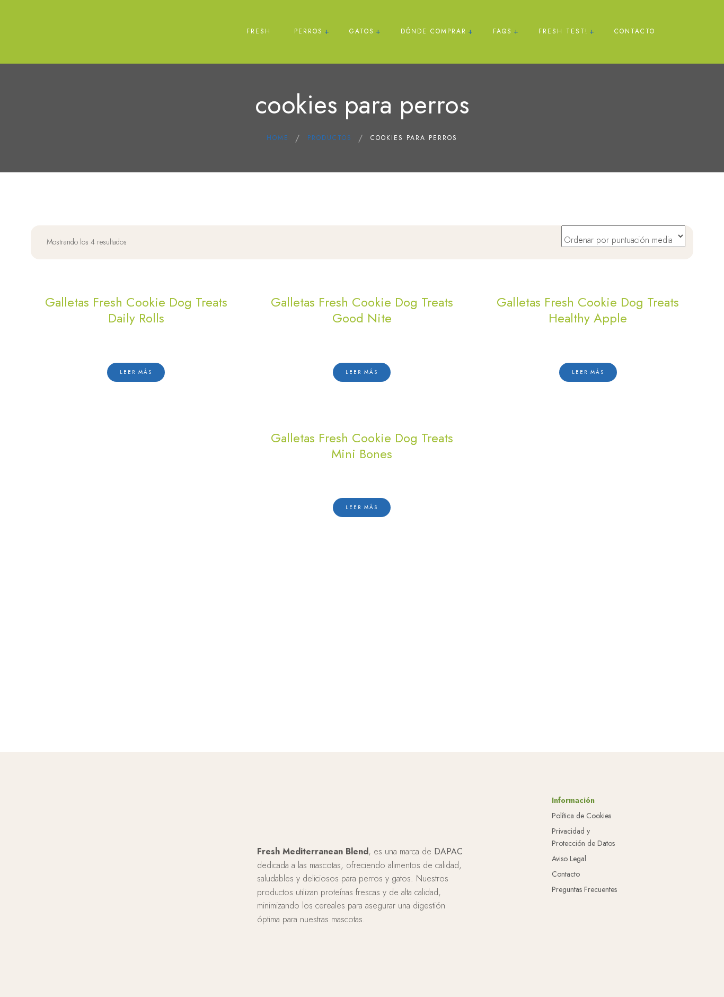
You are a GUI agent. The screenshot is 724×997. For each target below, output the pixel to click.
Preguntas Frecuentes (584, 889)
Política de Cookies (581, 815)
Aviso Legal (569, 858)
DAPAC (448, 851)
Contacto (566, 874)
